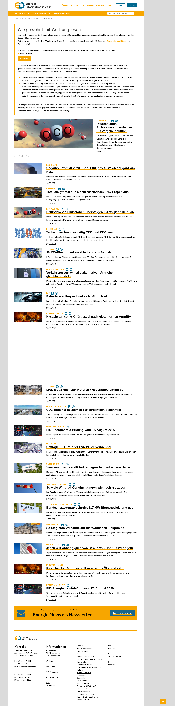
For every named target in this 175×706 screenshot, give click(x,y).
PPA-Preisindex (52, 672)
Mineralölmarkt (83, 683)
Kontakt (74, 5)
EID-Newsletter (114, 656)
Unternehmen (82, 651)
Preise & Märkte (83, 699)
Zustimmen (24, 58)
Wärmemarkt (82, 681)
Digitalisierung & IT (84, 691)
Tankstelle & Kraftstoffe (87, 686)
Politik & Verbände (84, 648)
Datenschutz (51, 685)
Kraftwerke (81, 662)
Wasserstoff (82, 689)
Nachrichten (21, 13)
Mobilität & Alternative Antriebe (90, 659)
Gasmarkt (81, 678)
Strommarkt (81, 675)
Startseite (18, 18)
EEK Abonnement (53, 656)
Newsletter (101, 5)
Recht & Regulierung (85, 656)
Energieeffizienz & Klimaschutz (89, 667)
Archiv (82, 5)
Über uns (65, 5)
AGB (48, 683)
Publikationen (62, 13)
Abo (120, 5)
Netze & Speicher (84, 673)
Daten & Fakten (41, 13)
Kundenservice (52, 677)
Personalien (81, 654)
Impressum (50, 666)
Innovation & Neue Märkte (87, 697)
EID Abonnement (53, 653)
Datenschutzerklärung (117, 41)
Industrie (80, 670)
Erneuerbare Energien (86, 664)
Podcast (110, 5)
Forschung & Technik (85, 694)
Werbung (90, 5)
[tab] (15, 156)
